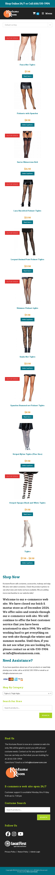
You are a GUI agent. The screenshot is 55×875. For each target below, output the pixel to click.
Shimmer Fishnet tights (27, 308)
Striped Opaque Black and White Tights (27, 503)
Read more (28, 76)
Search (45, 715)
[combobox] (27, 693)
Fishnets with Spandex (27, 113)
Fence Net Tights (27, 64)
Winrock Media (32, 872)
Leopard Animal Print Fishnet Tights (27, 259)
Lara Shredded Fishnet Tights (27, 211)
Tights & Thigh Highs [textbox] (27, 693)
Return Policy (23, 852)
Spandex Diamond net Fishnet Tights (27, 405)
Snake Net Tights (28, 357)
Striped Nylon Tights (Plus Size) (27, 454)
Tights (27, 551)
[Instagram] (14, 834)
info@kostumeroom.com (36, 762)
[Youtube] (20, 834)
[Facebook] (8, 834)
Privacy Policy (10, 852)
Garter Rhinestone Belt (27, 162)
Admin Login (35, 852)
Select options (27, 125)
